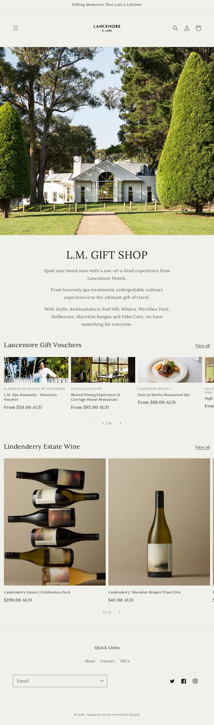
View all (202, 345)
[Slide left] (93, 423)
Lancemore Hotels (98, 714)
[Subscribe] (101, 681)
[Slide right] (120, 423)
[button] (15, 28)
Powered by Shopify (126, 714)
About (90, 661)
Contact (107, 661)
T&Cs (124, 661)
